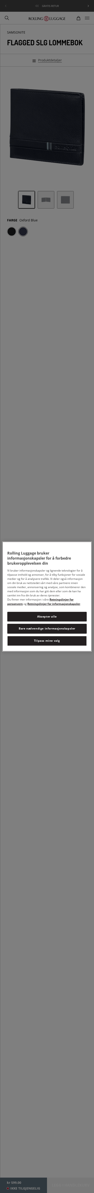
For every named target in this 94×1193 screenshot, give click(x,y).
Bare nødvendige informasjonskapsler (47, 629)
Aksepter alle (47, 616)
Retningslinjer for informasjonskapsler (53, 604)
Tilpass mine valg (47, 641)
